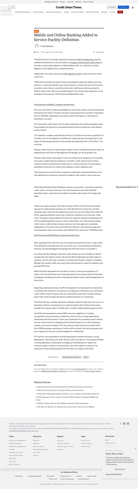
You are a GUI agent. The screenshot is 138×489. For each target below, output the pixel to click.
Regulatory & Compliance (17, 446)
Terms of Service (86, 443)
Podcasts (62, 2)
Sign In (107, 440)
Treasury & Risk (91, 476)
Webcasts (78, 2)
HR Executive (53, 479)
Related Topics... (54, 357)
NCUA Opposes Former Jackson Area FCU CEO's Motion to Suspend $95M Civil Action (66, 398)
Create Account (110, 443)
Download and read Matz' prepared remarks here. (54, 104)
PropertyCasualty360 (34, 476)
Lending (11, 449)
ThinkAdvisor (19, 476)
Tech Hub (12, 461)
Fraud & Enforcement (16, 455)
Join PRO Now (123, 7)
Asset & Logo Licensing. (93, 371)
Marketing (12, 458)
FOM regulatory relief (72, 74)
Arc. (51, 484)
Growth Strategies (15, 443)
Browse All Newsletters (114, 474)
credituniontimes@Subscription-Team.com (23, 431)
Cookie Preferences (93, 484)
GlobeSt (79, 476)
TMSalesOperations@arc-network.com (54, 371)
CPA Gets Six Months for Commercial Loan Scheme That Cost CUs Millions (66, 407)
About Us (60, 440)
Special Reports (14, 464)
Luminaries (70, 2)
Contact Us (60, 449)
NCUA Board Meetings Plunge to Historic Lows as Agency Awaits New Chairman (68, 394)
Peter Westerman (47, 46)
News (36, 31)
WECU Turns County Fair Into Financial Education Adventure (60, 390)
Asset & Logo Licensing (65, 446)
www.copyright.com (80, 369)
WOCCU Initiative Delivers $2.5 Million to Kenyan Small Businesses (62, 403)
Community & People (16, 452)
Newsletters (112, 7)
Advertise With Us (63, 443)
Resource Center (88, 2)
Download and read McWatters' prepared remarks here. (57, 235)
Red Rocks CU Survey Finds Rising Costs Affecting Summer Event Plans (65, 387)
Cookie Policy (85, 440)
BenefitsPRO (50, 476)
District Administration (67, 479)
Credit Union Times (65, 476)
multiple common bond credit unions (85, 62)
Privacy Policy (85, 446)
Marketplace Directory (51, 2)
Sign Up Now (120, 469)
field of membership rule (87, 59)
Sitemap (35, 455)
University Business (83, 479)
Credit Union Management (17, 440)
